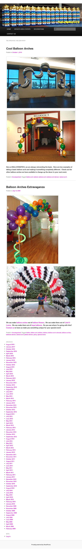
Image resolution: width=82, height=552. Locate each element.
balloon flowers (38, 322)
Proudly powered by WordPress (41, 545)
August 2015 (10, 367)
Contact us (10, 328)
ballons (40, 333)
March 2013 (10, 425)
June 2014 (9, 394)
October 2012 (10, 434)
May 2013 (9, 421)
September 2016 (11, 351)
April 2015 (9, 374)
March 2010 (10, 499)
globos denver (28, 334)
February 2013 (10, 428)
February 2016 (10, 358)
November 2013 (11, 407)
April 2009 (9, 524)
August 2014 (10, 389)
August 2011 (10, 461)
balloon (36, 177)
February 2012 (10, 450)
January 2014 (10, 403)
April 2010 (9, 497)
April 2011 (9, 470)
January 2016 (10, 360)
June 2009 (9, 520)
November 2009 (11, 508)
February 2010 (10, 502)
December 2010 (11, 479)
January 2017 (10, 347)
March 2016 (10, 356)
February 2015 (10, 378)
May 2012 (9, 443)
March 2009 (10, 526)
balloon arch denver (53, 177)
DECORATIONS (39, 29)
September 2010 (11, 486)
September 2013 (11, 412)
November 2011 (11, 457)
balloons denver (11, 334)
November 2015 (11, 362)
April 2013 (9, 423)
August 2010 (10, 488)
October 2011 (10, 459)
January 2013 (10, 430)
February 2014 (10, 401)
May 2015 (9, 371)
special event (41, 334)
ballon (28, 333)
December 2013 (11, 405)
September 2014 (11, 387)
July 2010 (9, 490)
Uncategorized (16, 177)
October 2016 (10, 349)
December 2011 (11, 455)
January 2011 (10, 477)
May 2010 (9, 495)
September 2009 (11, 513)
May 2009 (9, 522)
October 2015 (10, 365)
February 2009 (10, 529)
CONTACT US (11, 34)
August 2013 (10, 414)
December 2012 (11, 432)
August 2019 (10, 344)
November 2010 (11, 481)
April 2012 (9, 445)
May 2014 (9, 396)
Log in (8, 536)
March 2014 (10, 398)
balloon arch (42, 177)
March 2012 (10, 448)
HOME (9, 29)
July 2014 (9, 392)
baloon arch (63, 177)
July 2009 (9, 517)
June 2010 (9, 493)
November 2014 (11, 383)
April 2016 (9, 353)
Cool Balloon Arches (19, 48)
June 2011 (9, 466)
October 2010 (10, 484)
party (35, 334)
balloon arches (21, 322)
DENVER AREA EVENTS (22, 29)
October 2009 (10, 511)
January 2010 (10, 504)
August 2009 (10, 515)
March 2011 (10, 472)
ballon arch (29, 177)
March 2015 (10, 376)
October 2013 (10, 410)
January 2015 (10, 380)
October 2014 (10, 385)
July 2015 (9, 369)
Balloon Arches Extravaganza (25, 187)
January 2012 (10, 452)
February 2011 (10, 475)
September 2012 (11, 437)
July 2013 (9, 416)
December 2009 (11, 506)
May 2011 (9, 468)
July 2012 (9, 441)
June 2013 (9, 419)
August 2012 (10, 439)
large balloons (36, 325)
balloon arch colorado (54, 333)
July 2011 (9, 463)
